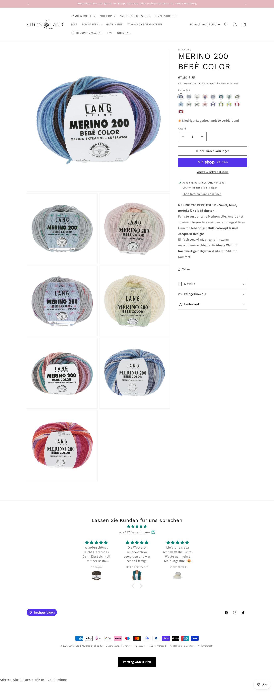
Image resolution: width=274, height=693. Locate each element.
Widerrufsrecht (205, 645)
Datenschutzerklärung (118, 645)
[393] (237, 97)
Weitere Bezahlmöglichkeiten (213, 171)
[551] (221, 104)
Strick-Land (75, 645)
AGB (151, 645)
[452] (197, 104)
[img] (137, 527)
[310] (189, 97)
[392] (229, 97)
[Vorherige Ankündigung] (28, 4)
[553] (237, 104)
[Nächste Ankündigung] (246, 4)
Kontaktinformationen (182, 645)
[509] (205, 104)
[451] (189, 104)
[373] (221, 97)
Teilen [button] (186, 269)
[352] (197, 97)
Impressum (139, 645)
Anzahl (182, 128)
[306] (181, 97)
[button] (82, 16)
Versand (198, 83)
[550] (213, 104)
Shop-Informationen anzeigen (202, 194)
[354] (205, 97)
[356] (213, 97)
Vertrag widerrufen (137, 662)
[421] (181, 104)
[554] (181, 111)
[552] (229, 104)
